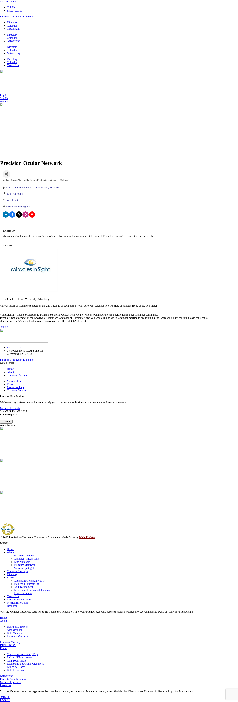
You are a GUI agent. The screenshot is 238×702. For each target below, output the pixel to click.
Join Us (4, 326)
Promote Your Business (20, 599)
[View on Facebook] (12, 216)
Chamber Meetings (17, 571)
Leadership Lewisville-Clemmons (32, 590)
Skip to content (8, 1)
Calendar (12, 25)
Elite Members (22, 561)
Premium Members (24, 564)
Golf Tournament (23, 586)
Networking (13, 28)
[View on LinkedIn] (6, 216)
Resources (5, 685)
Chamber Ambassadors (26, 558)
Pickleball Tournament (26, 583)
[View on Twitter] (19, 216)
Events (10, 577)
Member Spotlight (24, 568)
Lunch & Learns (23, 593)
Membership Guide (17, 602)
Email (9, 414)
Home (10, 549)
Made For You (87, 537)
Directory (12, 22)
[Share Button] (6, 174)
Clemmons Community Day (29, 580)
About (10, 552)
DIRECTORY (8, 645)
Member (4, 101)
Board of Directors (24, 555)
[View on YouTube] (32, 216)
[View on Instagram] (25, 216)
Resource (12, 605)
